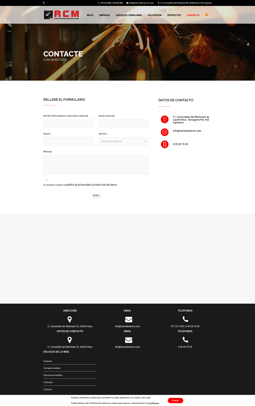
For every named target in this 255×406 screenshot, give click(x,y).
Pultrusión (155, 15)
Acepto (175, 400)
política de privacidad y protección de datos (91, 185)
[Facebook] (44, 2)
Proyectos (174, 15)
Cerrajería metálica (52, 368)
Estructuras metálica (53, 375)
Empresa (104, 15)
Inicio (90, 15)
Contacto (193, 15)
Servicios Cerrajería (129, 15)
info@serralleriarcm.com (141, 2)
